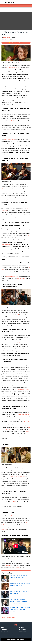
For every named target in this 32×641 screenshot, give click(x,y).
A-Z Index (3, 636)
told (13, 121)
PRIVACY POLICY (22, 629)
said (28, 235)
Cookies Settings (22, 636)
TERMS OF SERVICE (23, 631)
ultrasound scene (5, 244)
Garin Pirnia (6, 37)
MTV (18, 314)
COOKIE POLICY (4, 631)
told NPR (14, 502)
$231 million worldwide (11, 67)
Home (3, 617)
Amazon (17, 567)
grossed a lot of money (23, 414)
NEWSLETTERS (4, 629)
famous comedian (15, 516)
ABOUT (2, 627)
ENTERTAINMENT (11, 617)
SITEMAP (21, 634)
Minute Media (13, 639)
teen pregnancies (21, 278)
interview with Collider (9, 139)
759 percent (8, 565)
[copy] (11, 40)
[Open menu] (2, 2)
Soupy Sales (4, 529)
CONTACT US (21, 627)
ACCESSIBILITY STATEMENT (7, 634)
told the (6, 189)
